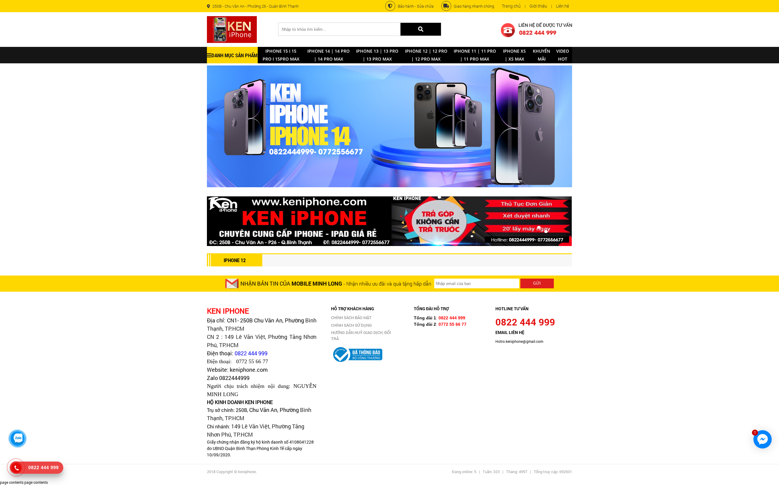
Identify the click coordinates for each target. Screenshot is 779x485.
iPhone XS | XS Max (514, 55)
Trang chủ (511, 6)
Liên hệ (562, 6)
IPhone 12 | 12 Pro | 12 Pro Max (426, 55)
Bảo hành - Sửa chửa (416, 6)
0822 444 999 (251, 353)
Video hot (562, 55)
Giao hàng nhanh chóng (474, 6)
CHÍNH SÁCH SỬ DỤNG (351, 325)
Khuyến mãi (541, 55)
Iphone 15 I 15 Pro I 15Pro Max (281, 55)
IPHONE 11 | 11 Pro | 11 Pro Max (475, 55)
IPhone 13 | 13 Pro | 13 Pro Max (377, 55)
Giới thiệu (538, 6)
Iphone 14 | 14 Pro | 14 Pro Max (328, 55)
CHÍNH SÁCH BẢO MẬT (351, 317)
